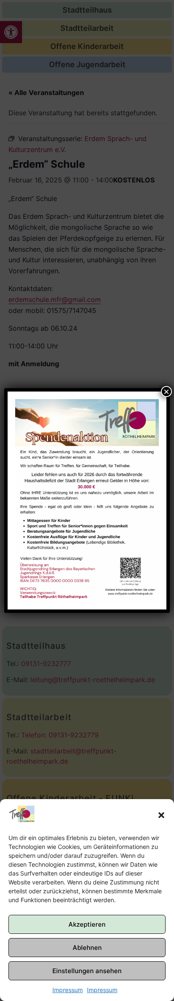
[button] (161, 815)
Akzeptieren (87, 924)
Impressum (67, 989)
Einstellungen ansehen (87, 971)
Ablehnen (87, 948)
